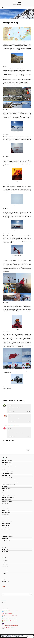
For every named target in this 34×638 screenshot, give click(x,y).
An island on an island (5, 510)
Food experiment (5, 549)
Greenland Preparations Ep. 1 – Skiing (8, 484)
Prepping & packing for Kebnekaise (8, 495)
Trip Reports (5, 571)
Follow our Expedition (5, 516)
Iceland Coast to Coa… (7, 610)
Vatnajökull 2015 (9, 613)
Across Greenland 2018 (6, 475)
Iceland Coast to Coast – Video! (7, 460)
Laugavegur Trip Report (6, 508)
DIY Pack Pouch (4, 531)
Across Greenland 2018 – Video (7, 471)
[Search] (31, 8)
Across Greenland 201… (7, 615)
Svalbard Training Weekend (6, 527)
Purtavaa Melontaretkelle (6, 499)
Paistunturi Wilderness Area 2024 (7, 462)
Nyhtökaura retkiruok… (7, 620)
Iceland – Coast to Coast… (16, 610)
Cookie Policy (17, 636)
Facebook (3, 586)
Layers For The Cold (5, 525)
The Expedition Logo (5, 486)
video (4, 573)
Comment (27, 450)
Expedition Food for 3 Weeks (7, 521)
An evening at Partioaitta (6, 540)
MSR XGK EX (4, 547)
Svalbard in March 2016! (6, 529)
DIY (3, 562)
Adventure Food (5, 560)
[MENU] (2, 8)
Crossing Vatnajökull (5, 538)
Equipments (5, 564)
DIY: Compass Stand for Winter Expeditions (9, 466)
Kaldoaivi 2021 (4, 468)
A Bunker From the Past (6, 503)
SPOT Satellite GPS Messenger (7, 536)
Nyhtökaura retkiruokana (6, 490)
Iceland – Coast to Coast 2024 (7, 464)
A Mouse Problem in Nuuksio (7, 505)
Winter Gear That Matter (6, 512)
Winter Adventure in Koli (6, 523)
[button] (12, 94)
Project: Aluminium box (6, 545)
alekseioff (10, 405)
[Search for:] (17, 594)
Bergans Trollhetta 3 (5, 542)
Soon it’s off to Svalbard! (6, 518)
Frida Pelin (17, 2)
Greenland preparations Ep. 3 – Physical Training (10, 479)
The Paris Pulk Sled (5, 551)
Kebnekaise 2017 (4, 492)
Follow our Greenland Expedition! (7, 477)
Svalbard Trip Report (5, 514)
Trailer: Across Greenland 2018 (7, 473)
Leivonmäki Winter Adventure (7, 501)
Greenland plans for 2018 (6, 488)
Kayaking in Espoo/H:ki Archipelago (8, 497)
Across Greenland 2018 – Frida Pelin (13, 425)
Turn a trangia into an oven (6, 534)
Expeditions (5, 566)
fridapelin (11, 416)
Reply (29, 411)
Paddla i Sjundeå (6, 625)
